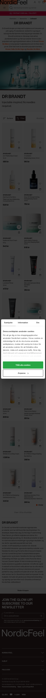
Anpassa (21, 373)
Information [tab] (23, 323)
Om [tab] (37, 323)
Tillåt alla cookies (23, 365)
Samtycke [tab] (8, 323)
